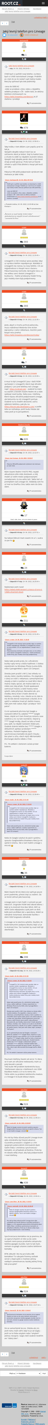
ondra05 (24, 765)
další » (45, 17)
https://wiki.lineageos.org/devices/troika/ (21, 335)
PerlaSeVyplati (24, 858)
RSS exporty (40, 1424)
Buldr (24, 605)
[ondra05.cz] (24, 785)
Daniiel (21, 1390)
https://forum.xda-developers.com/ (19, 406)
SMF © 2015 (22, 1388)
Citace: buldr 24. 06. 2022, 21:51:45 (16, 800)
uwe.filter (24, 1090)
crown (24, 227)
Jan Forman (24, 112)
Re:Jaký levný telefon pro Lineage (23, 138)
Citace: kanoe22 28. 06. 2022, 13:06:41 (18, 1310)
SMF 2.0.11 (13, 1388)
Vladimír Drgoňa (24, 425)
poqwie (24, 348)
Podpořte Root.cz (27, 1424)
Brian (36, 1390)
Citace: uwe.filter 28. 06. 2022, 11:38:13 (18, 1202)
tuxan (24, 500)
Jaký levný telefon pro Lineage (21, 65)
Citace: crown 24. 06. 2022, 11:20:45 (17, 640)
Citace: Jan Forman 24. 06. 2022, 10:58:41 (19, 458)
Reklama (31, 1419)
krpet (24, 553)
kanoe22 (24, 1168)
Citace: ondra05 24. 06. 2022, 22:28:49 (17, 1123)
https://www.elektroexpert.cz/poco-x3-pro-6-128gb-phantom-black (23, 590)
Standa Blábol (24, 942)
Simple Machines (33, 1388)
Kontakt (24, 1419)
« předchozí (38, 17)
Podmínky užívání (28, 1421)
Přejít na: (12, 1373)
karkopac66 (24, 40)
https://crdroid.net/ (18, 389)
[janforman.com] (24, 132)
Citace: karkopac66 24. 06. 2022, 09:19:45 (19, 180)
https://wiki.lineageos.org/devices (18, 96)
